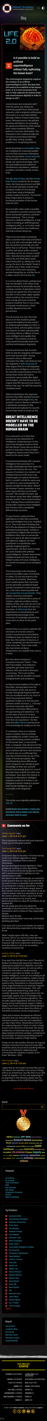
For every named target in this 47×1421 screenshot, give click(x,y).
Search (42, 1107)
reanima (16, 1155)
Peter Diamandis (12, 1183)
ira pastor (7, 1152)
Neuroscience (5, 1155)
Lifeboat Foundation (18, 1408)
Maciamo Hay (16, 809)
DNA (7, 1185)
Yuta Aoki (13, 1262)
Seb (10, 1290)
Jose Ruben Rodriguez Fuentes (21, 1247)
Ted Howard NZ (9, 848)
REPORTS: (28, 1389)
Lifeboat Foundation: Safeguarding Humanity (18, 8)
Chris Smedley (14, 1306)
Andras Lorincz (8, 953)
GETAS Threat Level (23, 1366)
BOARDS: (27, 1386)
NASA (43, 1153)
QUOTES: (27, 1400)
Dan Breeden (14, 1228)
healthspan (9, 1149)
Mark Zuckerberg (12, 1197)
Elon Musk (9, 1190)
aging (9, 1136)
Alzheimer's (17, 1137)
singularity (8, 1158)
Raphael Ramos (15, 1275)
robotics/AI (17, 815)
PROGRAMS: (28, 1393)
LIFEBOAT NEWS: (30, 1374)
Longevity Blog (11, 1329)
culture (37, 1143)
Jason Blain (13, 1297)
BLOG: (26, 1382)
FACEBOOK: (8, 1374)
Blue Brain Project (18, 178)
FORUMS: (17, 1400)
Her (33, 275)
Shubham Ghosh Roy (17, 1222)
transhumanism (39, 1158)
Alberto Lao (13, 1269)
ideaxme (21, 1150)
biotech (27, 1140)
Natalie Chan (14, 1278)
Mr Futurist (9, 1332)
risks (4, 1158)
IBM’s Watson (21, 722)
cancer (26, 1143)
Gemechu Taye (15, 1238)
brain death (21, 1143)
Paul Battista (14, 1235)
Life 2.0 (9, 803)
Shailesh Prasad (15, 1231)
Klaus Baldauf (14, 1256)
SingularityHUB (11, 1341)
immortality (29, 1149)
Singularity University (13, 1192)
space (13, 1158)
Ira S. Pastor (14, 1303)
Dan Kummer (14, 1250)
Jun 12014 (8, 66)
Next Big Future (11, 1335)
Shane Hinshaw (15, 1272)
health (38, 1146)
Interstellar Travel (39, 1150)
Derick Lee (13, 1266)
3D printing (9, 1178)
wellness (24, 1161)
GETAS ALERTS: (29, 1379)
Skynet (8, 1194)
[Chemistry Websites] (23, 1121)
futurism (18, 812)
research (43, 1155)
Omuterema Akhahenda (18, 1253)
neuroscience (10, 815)
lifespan (28, 1152)
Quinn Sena (13, 1225)
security (24, 815)
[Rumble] (33, 1411)
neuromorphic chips (31, 148)
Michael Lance (15, 1293)
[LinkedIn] (24, 1411)
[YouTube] (28, 1411)
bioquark (18, 1140)
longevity (37, 1152)
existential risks (10, 812)
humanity (16, 1149)
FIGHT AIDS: (11, 1389)
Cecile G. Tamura (15, 1259)
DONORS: (16, 1386)
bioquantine (9, 1140)
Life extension (18, 1152)
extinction (18, 1146)
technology (28, 1158)
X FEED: (10, 1382)
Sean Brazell (14, 1281)
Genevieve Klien (15, 1216)
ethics (38, 809)
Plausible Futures (12, 1338)
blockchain (15, 1143)
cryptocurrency (32, 1143)
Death (41, 1143)
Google (32, 1146)
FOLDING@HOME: (9, 1393)
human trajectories (33, 812)
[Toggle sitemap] (38, 8)
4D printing (9, 1180)
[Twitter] (19, 1411)
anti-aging (26, 1136)
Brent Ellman (14, 1287)
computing (32, 809)
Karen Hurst (13, 1244)
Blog (23, 18)
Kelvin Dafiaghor (15, 1241)
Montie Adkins (14, 1300)
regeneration (34, 1155)
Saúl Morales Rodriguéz (18, 1219)
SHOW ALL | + (8, 1308)
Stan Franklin (8, 1060)
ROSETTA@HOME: (9, 1396)
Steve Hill (12, 1284)
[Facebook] (15, 1411)
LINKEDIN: (10, 1379)
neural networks (32, 156)
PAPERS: (27, 1396)
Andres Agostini (9, 833)
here (31, 399)
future (23, 1146)
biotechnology (37, 1140)
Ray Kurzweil (10, 1187)
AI (13, 1137)
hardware (24, 812)
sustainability (19, 1158)
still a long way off (29, 364)
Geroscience (10, 1326)
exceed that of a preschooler (22, 593)
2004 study (23, 609)
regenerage (24, 1155)
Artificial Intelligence (36, 1137)
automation (25, 809)
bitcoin (8, 1143)
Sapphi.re (40, 1408)
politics (11, 1155)
